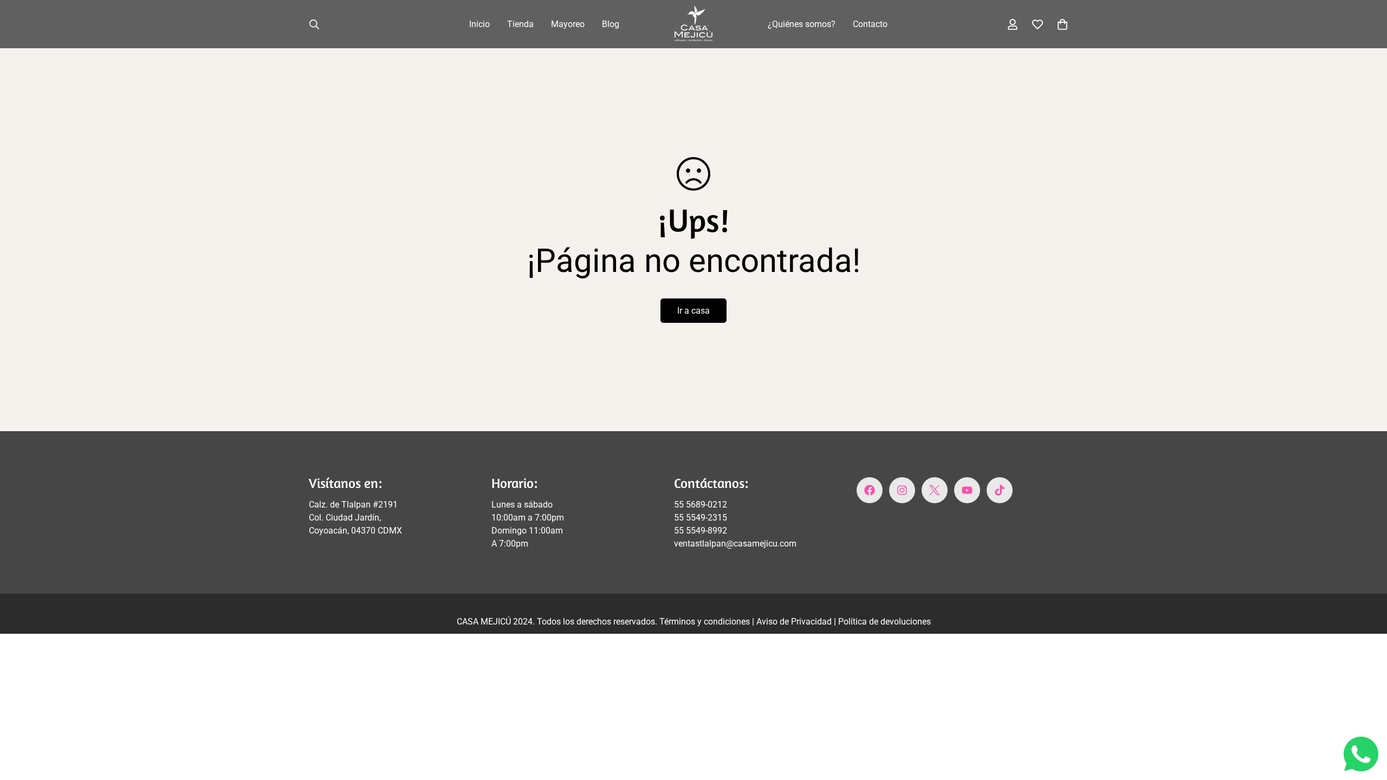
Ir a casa (693, 311)
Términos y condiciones (705, 621)
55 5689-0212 (700, 504)
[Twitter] (935, 490)
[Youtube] (967, 490)
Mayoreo (568, 24)
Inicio (479, 24)
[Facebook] (870, 490)
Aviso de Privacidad (795, 621)
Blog (610, 24)
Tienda (520, 24)
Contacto (870, 24)
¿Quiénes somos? (801, 24)
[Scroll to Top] (1365, 720)
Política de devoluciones (884, 621)
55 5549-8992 (700, 530)
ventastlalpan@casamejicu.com (735, 543)
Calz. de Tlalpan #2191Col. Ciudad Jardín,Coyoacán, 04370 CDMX (355, 517)
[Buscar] (314, 24)
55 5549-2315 (700, 517)
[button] (1062, 24)
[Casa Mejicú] (693, 24)
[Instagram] (902, 490)
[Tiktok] (1000, 490)
